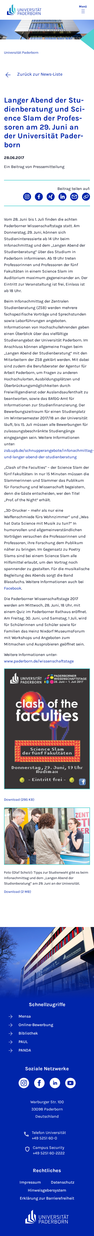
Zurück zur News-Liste (39, 74)
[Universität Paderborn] (47, 1217)
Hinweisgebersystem (47, 1190)
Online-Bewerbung (36, 1024)
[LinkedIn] (55, 1082)
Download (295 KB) (19, 799)
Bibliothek (28, 1033)
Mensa (25, 1016)
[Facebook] (39, 1082)
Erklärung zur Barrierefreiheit (47, 1198)
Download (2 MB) (17, 892)
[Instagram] (24, 1082)
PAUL (23, 1041)
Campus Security (48, 1147)
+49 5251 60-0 (44, 1138)
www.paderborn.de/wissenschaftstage (39, 661)
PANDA (25, 1050)
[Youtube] (70, 1082)
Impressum (30, 1182)
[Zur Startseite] (24, 9)
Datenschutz (62, 1182)
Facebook (12, 588)
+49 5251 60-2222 (49, 1153)
